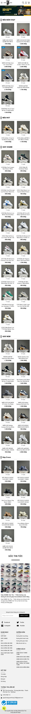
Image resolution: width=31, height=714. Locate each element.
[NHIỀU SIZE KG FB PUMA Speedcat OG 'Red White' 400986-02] (23, 29)
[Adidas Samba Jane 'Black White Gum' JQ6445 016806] (23, 346)
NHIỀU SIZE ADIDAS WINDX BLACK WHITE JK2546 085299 (23, 427)
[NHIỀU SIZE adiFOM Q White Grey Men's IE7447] (23, 437)
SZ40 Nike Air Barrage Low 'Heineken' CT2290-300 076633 (7, 306)
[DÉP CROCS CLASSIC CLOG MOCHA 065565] (8, 512)
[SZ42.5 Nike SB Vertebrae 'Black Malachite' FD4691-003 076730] (23, 156)
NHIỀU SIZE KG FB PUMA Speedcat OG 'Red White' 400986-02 (23, 42)
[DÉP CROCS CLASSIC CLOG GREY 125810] (8, 467)
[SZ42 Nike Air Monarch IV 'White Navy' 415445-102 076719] (23, 225)
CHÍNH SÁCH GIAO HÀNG (23, 656)
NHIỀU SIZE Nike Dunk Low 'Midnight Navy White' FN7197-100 (8, 87)
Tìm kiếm (3, 674)
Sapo (19, 712)
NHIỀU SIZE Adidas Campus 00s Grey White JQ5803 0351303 (7, 427)
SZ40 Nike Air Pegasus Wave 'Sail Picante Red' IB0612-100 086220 (23, 260)
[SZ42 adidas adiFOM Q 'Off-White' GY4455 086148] (8, 127)
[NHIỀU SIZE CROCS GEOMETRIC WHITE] (8, 29)
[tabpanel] (15, 11)
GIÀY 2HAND (7, 147)
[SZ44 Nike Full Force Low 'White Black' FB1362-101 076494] (8, 271)
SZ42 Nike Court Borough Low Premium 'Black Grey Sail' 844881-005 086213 (8, 192)
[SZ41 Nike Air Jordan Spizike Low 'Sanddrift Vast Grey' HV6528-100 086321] (23, 127)
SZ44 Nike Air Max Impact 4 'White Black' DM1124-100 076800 (23, 283)
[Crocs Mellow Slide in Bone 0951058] (23, 512)
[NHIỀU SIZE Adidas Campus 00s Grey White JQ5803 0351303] (8, 414)
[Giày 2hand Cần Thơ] (8, 3)
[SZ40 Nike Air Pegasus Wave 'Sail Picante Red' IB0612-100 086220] (23, 248)
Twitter (22, 622)
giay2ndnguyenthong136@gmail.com (13, 697)
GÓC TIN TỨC (15, 556)
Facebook (7, 622)
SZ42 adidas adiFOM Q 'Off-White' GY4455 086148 (8, 139)
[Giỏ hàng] (29, 2)
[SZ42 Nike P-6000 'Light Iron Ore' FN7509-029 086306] (23, 294)
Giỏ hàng (3, 681)
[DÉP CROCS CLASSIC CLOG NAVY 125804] (23, 467)
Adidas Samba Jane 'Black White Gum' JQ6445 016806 (23, 358)
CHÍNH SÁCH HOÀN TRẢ (22, 659)
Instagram (7, 625)
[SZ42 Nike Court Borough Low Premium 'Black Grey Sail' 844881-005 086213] (8, 179)
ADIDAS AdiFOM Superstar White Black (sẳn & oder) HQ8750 (23, 87)
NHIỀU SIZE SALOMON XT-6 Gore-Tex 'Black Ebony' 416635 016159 (8, 404)
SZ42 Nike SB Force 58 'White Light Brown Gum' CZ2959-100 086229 (23, 214)
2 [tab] (16, 14)
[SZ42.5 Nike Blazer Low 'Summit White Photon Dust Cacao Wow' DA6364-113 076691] (23, 179)
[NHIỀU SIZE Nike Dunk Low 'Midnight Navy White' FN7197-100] (8, 75)
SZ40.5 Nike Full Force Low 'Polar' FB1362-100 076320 (7, 237)
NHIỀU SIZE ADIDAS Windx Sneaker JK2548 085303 (8, 450)
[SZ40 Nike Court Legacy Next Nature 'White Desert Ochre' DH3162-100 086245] (8, 156)
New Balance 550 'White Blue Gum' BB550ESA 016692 (23, 381)
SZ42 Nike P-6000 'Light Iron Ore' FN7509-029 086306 (23, 306)
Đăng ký (3, 679)
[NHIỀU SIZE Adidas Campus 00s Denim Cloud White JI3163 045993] (23, 392)
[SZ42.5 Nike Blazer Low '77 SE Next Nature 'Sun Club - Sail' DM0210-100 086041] (8, 317)
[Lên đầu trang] (28, 498)
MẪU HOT (6, 118)
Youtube (22, 625)
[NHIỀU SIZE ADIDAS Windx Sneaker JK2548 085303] (8, 437)
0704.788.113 (6, 695)
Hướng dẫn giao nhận (22, 641)
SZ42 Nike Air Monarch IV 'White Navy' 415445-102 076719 (23, 237)
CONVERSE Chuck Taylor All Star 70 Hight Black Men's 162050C (7, 110)
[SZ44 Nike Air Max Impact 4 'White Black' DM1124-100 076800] (23, 271)
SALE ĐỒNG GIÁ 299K (6, 648)
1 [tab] (14, 14)
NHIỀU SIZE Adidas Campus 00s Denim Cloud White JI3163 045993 (23, 404)
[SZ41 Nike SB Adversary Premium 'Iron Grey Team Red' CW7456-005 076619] (8, 248)
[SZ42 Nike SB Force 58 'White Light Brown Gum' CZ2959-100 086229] (23, 202)
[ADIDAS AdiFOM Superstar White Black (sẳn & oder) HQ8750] (23, 75)
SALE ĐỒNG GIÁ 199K (6, 650)
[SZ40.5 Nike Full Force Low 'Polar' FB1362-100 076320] (8, 225)
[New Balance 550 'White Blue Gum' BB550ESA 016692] (23, 369)
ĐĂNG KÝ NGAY (24, 615)
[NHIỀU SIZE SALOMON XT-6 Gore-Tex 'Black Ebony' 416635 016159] (8, 392)
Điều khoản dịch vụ (21, 643)
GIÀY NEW (6, 336)
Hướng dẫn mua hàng (22, 636)
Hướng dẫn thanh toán (22, 638)
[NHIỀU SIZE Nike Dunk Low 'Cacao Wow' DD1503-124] (8, 52)
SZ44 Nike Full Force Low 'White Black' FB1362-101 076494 (8, 283)
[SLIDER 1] (15, 11)
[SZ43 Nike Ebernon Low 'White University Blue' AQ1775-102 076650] (8, 202)
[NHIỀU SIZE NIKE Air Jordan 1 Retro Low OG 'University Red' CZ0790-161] (23, 52)
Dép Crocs (6, 457)
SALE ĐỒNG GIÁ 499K (6, 643)
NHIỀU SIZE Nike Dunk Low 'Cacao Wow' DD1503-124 (8, 64)
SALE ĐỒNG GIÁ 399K (6, 645)
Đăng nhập (4, 676)
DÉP (2, 641)
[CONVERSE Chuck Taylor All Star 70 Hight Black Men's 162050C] (8, 98)
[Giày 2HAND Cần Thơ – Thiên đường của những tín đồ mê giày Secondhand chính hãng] (15, 577)
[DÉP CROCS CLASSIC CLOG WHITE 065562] (23, 489)
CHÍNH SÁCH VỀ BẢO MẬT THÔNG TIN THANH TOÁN (22, 663)
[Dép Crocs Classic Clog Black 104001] (8, 489)
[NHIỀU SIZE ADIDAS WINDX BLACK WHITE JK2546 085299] (23, 414)
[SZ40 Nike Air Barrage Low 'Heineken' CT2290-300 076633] (8, 294)
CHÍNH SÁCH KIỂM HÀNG (22, 667)
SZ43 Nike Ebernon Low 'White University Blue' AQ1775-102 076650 (7, 214)
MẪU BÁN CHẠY (8, 20)
